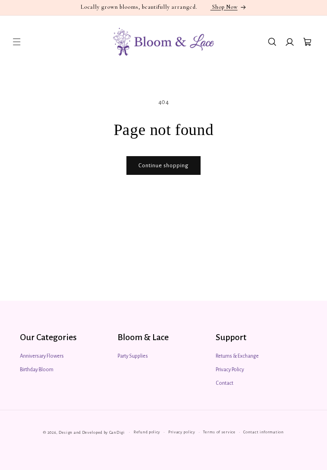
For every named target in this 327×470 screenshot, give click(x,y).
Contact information (263, 432)
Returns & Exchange (237, 356)
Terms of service (219, 432)
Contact (224, 383)
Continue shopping (163, 165)
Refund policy (147, 432)
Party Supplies (133, 356)
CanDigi (117, 432)
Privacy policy (181, 432)
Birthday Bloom (36, 369)
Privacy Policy (230, 369)
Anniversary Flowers (42, 356)
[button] (17, 42)
